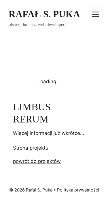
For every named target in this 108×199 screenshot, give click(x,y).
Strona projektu (30, 148)
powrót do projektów (37, 161)
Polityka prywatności (78, 190)
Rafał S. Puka (44, 14)
